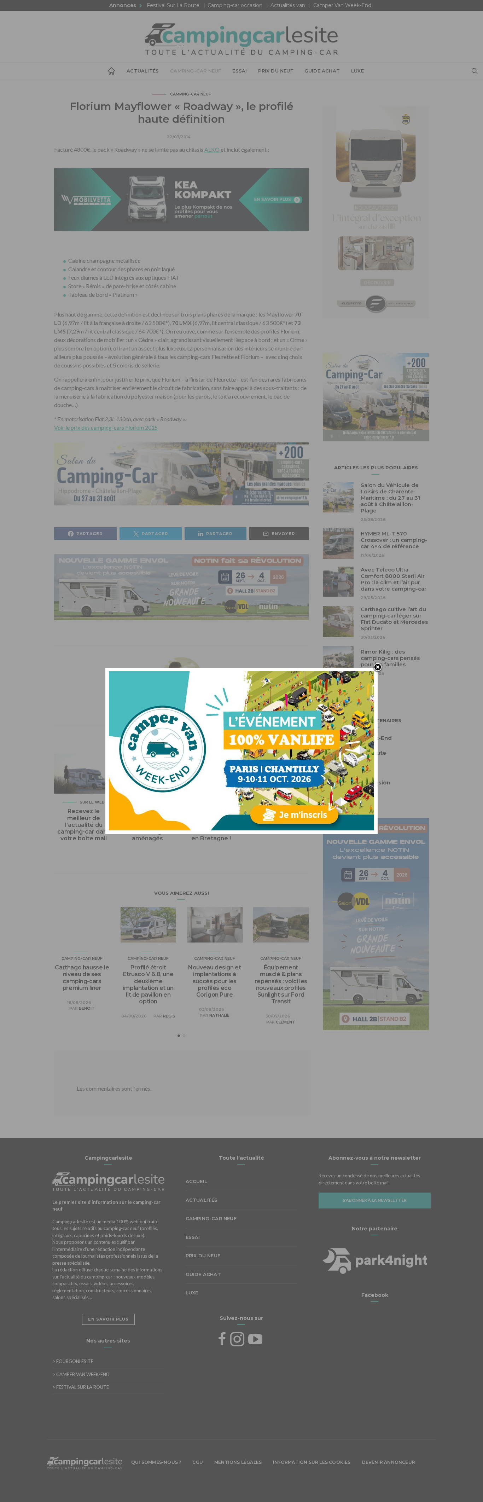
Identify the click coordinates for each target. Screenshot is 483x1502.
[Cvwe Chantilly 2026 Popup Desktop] (241, 750)
